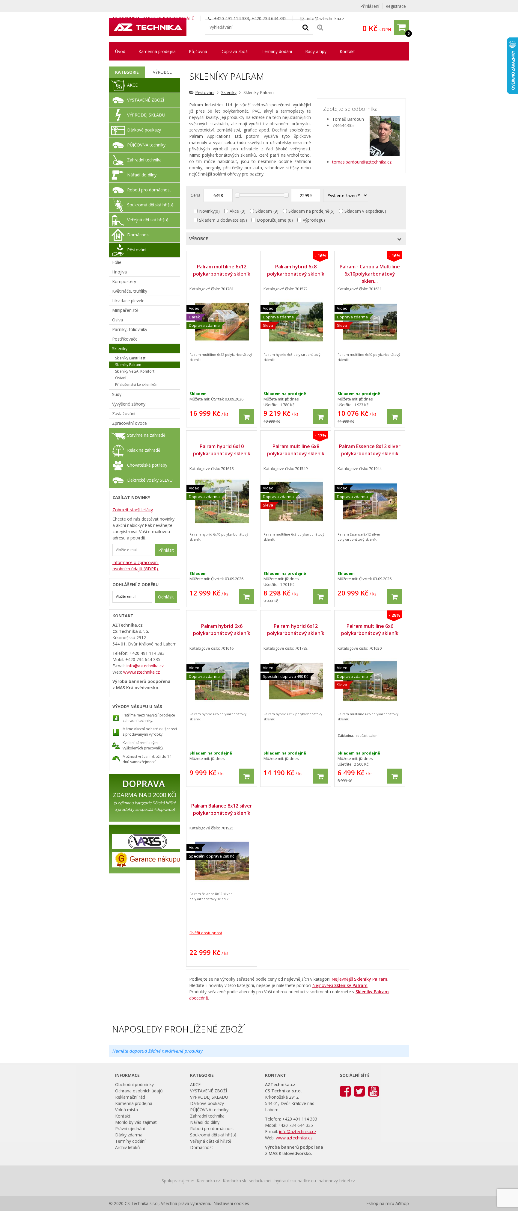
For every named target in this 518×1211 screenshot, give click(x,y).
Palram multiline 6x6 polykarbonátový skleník (369, 630)
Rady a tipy (315, 51)
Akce (234, 211)
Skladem (263, 211)
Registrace (396, 6)
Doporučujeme (271, 220)
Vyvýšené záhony (128, 404)
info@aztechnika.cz (325, 18)
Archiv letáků (127, 1147)
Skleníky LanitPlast (130, 358)
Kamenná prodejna (157, 51)
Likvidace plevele (128, 300)
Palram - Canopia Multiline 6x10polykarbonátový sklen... (370, 273)
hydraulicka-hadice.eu (295, 1180)
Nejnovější (340, 985)
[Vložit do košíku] (246, 416)
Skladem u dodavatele (220, 220)
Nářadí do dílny (141, 175)
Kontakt (347, 51)
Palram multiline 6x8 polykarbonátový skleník (295, 450)
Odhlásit (166, 597)
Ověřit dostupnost (205, 932)
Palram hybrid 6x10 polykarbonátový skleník (221, 450)
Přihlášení (369, 6)
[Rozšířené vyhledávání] (320, 27)
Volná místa (126, 1109)
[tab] (127, 72)
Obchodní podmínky (134, 1084)
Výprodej (311, 220)
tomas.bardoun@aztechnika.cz (361, 162)
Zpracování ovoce (129, 423)
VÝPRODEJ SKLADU (146, 115)
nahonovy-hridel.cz (337, 1180)
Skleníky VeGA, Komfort (134, 371)
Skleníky (229, 92)
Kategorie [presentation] (127, 72)
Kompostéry (124, 281)
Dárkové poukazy (144, 130)
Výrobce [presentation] (162, 72)
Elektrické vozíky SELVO (150, 480)
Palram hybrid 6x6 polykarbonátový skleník (221, 630)
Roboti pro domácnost (149, 190)
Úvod (120, 51)
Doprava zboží (234, 51)
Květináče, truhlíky (129, 291)
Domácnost (138, 235)
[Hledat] (305, 27)
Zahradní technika (144, 160)
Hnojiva (119, 272)
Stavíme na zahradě (146, 435)
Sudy (116, 394)
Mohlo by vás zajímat (136, 1122)
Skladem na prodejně (308, 211)
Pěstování (204, 92)
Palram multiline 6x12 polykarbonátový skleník (221, 270)
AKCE (132, 85)
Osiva (117, 320)
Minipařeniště (125, 310)
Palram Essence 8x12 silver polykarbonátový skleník (369, 450)
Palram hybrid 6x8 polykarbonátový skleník (295, 270)
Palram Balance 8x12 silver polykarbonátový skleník (221, 809)
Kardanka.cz (208, 1180)
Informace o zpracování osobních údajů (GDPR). (135, 566)
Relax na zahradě (143, 450)
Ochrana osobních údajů (139, 1091)
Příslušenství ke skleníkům (137, 384)
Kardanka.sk (234, 1180)
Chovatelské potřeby (147, 465)
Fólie (116, 262)
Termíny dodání (277, 51)
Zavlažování (123, 413)
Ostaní (120, 377)
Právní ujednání (130, 1128)
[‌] (345, 1090)
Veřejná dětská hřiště (147, 220)
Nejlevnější (359, 979)
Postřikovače (125, 339)
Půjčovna (198, 51)
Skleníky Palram (128, 364)
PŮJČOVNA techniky (146, 145)
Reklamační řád (130, 1097)
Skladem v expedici (362, 211)
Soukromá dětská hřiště (150, 205)
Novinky (207, 211)
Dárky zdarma (128, 1135)
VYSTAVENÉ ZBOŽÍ (145, 100)
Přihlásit (166, 550)
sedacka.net (260, 1180)
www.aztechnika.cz (141, 672)
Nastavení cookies (231, 1203)
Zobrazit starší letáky (132, 509)
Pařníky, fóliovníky (129, 329)
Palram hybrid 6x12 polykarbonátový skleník (295, 630)
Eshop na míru (380, 1203)
